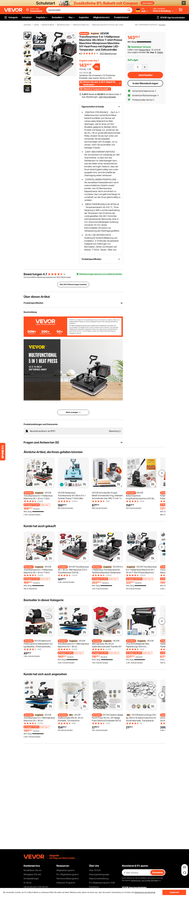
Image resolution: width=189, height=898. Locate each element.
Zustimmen (174, 892)
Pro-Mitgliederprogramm (67, 874)
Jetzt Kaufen (145, 75)
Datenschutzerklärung (99, 878)
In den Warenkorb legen (145, 83)
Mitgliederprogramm (65, 870)
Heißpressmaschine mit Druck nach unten (107, 25)
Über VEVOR (94, 870)
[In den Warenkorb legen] (50, 484)
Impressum (94, 886)
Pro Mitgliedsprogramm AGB (102, 882)
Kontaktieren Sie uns (32, 870)
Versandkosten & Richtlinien (36, 886)
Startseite (27, 25)
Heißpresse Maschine (81, 25)
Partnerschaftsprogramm (67, 878)
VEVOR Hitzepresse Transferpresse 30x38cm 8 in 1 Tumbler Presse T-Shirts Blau (71, 495)
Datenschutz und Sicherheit (144, 892)
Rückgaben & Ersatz (32, 874)
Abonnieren (157, 872)
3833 (58, 277)
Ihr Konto (28, 882)
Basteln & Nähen (48, 25)
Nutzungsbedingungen (99, 874)
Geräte (36, 25)
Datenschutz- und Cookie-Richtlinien (144, 880)
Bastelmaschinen (63, 25)
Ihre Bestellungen (31, 878)
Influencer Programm (65, 882)
